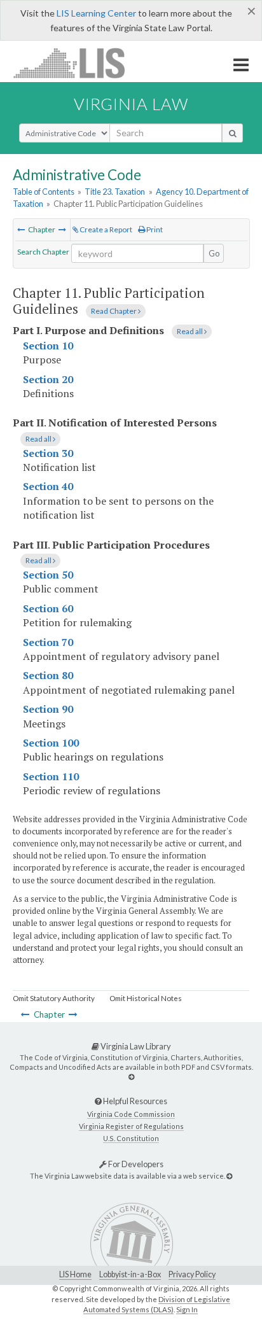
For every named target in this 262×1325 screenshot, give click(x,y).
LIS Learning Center (96, 13)
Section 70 (48, 642)
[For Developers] (229, 1176)
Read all (190, 331)
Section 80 (48, 675)
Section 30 (48, 453)
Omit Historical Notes (145, 998)
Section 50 (48, 575)
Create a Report (105, 229)
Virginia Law (131, 103)
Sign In (187, 1309)
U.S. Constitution (131, 1138)
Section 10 (48, 346)
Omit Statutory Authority (54, 998)
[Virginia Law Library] (131, 1076)
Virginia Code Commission (131, 1114)
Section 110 (51, 776)
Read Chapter (114, 311)
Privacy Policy (192, 1274)
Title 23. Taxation (115, 191)
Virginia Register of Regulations (131, 1126)
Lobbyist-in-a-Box (130, 1274)
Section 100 (51, 743)
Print (154, 229)
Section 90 (48, 709)
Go (214, 253)
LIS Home (75, 1274)
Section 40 (48, 486)
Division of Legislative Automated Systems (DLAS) (156, 1304)
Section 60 (48, 608)
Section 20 (48, 379)
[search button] (232, 133)
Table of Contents (43, 191)
